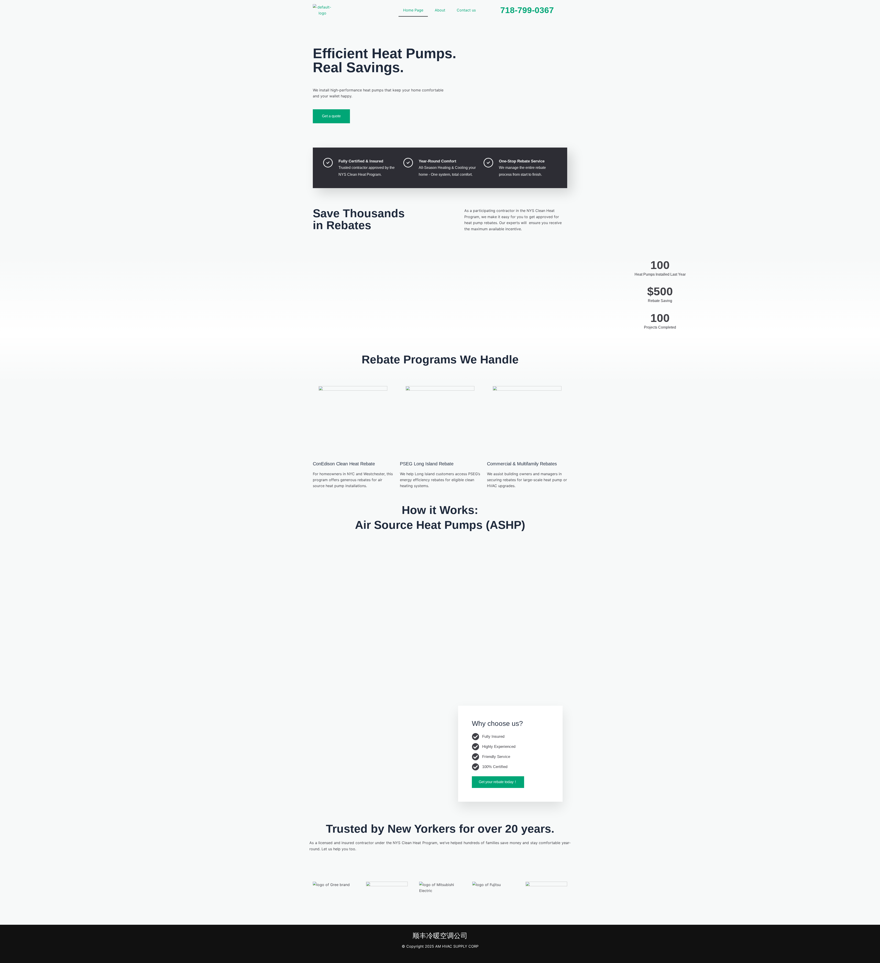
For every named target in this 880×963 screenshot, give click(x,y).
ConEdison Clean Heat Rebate (344, 463)
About (440, 10)
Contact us (466, 10)
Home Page (413, 10)
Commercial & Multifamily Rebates (522, 463)
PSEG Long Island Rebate (427, 463)
